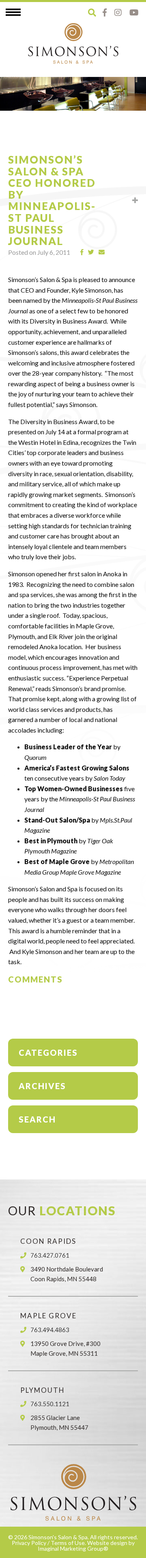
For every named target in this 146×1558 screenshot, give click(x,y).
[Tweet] (91, 252)
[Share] (82, 252)
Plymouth (42, 1390)
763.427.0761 (49, 1255)
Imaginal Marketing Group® (73, 1548)
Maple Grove (48, 1315)
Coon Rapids (48, 1241)
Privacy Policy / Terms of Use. (49, 1542)
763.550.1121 (49, 1403)
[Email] (102, 252)
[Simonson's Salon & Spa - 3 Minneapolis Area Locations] (73, 43)
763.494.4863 (49, 1329)
